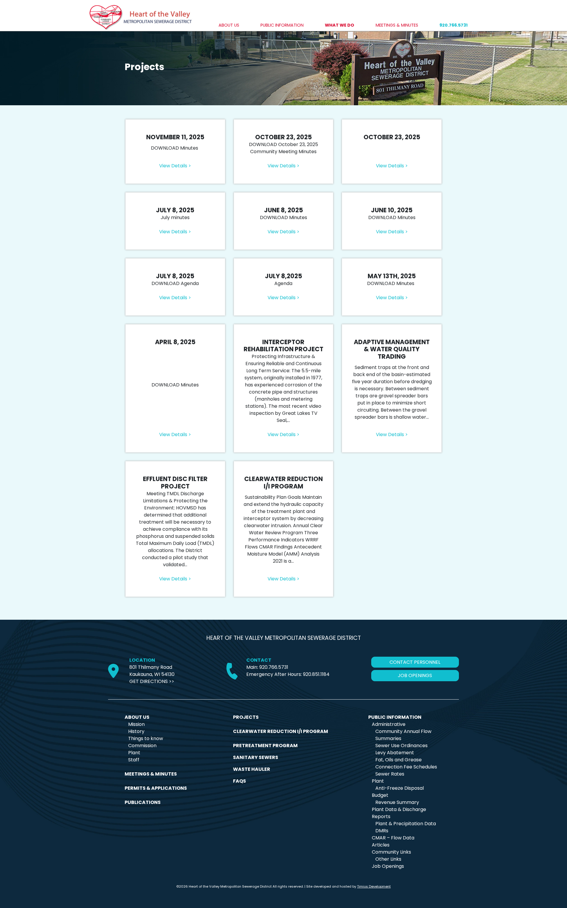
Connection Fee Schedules (406, 766)
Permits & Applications (156, 788)
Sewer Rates (389, 774)
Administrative (388, 724)
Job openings (415, 675)
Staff (133, 759)
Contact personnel (415, 662)
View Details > (175, 165)
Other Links (388, 859)
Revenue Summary (397, 802)
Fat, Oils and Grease (398, 759)
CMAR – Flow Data (393, 837)
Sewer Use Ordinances (401, 745)
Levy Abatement (394, 752)
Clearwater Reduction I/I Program (280, 731)
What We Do (339, 25)
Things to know (145, 738)
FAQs (239, 781)
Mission (136, 724)
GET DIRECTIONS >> (151, 681)
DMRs (381, 830)
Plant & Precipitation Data (405, 823)
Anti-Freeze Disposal (399, 788)
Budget (380, 795)
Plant (134, 752)
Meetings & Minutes (397, 25)
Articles (381, 844)
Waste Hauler (251, 769)
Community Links (391, 852)
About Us (229, 25)
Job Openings (388, 866)
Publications (143, 802)
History (136, 731)
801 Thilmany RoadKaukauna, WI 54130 (152, 671)
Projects (246, 717)
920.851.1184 (316, 674)
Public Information (282, 25)
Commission (142, 745)
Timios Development (374, 886)
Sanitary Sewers (255, 757)
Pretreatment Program (265, 745)
